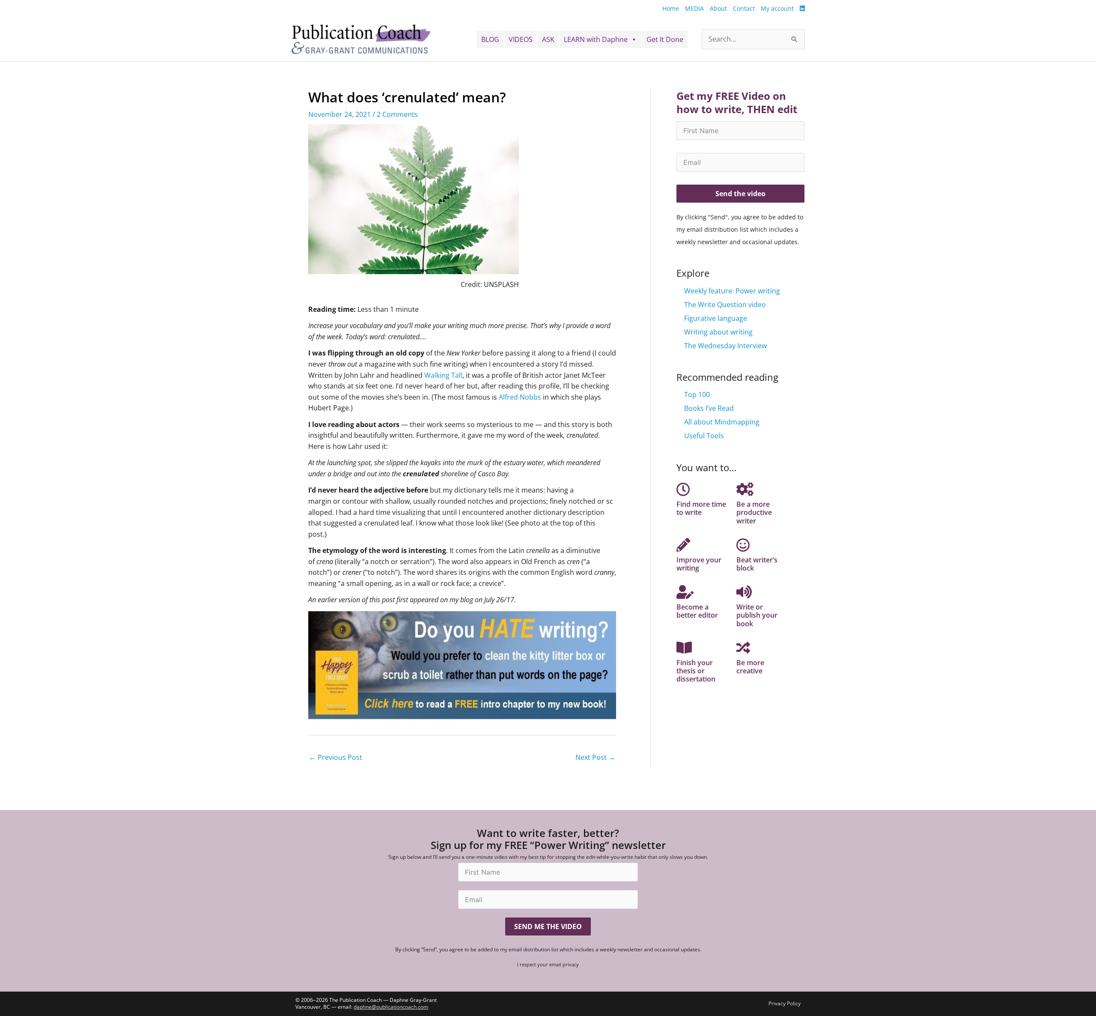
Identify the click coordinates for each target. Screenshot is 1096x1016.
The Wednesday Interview (725, 345)
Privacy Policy (784, 1003)
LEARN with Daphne (596, 39)
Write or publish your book (756, 615)
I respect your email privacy (548, 964)
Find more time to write (701, 508)
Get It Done (664, 39)
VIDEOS (521, 39)
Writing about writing (718, 332)
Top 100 (697, 394)
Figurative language (715, 318)
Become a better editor (697, 611)
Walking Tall (443, 375)
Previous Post (335, 757)
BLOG (490, 39)
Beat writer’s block (756, 564)
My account (777, 8)
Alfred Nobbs (520, 397)
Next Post (595, 757)
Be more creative (750, 666)
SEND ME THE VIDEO (548, 926)
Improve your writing (698, 564)
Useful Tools (704, 435)
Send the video (740, 193)
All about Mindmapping (721, 422)
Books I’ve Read (709, 408)
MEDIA (694, 8)
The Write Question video (725, 304)
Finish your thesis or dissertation (695, 671)
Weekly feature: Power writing (732, 291)
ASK (548, 39)
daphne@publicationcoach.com (391, 1006)
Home (670, 8)
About (718, 8)
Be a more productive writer (754, 512)
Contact (744, 8)
